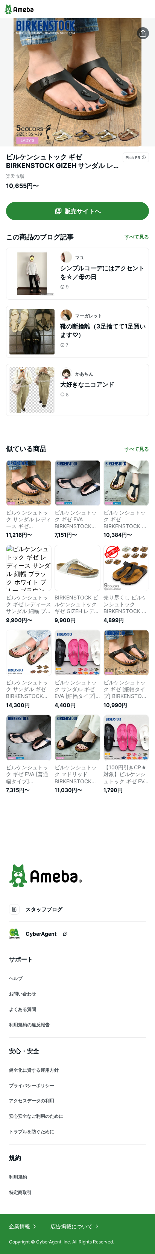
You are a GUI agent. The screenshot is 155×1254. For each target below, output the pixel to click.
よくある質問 (22, 1009)
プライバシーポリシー (31, 1085)
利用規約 (18, 1177)
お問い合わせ (22, 994)
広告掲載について (71, 1226)
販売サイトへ (83, 211)
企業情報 (19, 1226)
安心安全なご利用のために (36, 1116)
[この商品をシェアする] (143, 33)
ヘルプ (16, 978)
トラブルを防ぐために (31, 1131)
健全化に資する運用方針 (34, 1070)
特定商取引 (20, 1192)
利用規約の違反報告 (29, 1025)
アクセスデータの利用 (31, 1100)
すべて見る (137, 237)
